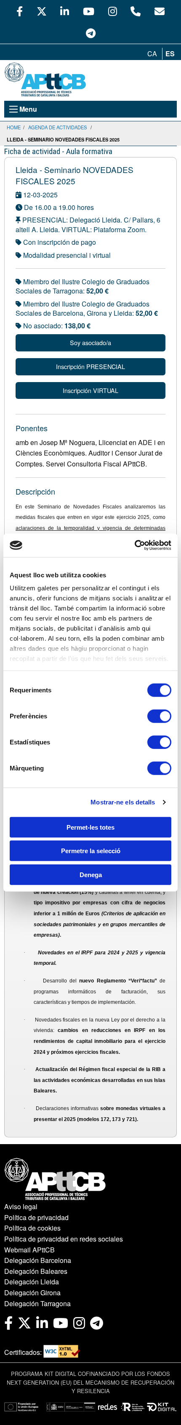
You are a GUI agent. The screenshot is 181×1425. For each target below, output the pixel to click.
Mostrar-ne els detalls (122, 802)
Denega (91, 874)
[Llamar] (135, 10)
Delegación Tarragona (37, 1303)
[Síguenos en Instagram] (112, 10)
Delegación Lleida (31, 1281)
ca (152, 53)
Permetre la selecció (90, 850)
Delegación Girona (32, 1292)
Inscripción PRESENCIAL (90, 366)
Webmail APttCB (29, 1250)
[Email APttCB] (159, 10)
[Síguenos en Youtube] (88, 10)
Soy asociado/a (90, 342)
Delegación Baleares (35, 1271)
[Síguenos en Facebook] (19, 10)
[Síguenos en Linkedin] (64, 10)
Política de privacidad (36, 1217)
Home (14, 127)
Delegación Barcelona (37, 1260)
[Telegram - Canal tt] (91, 32)
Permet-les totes (90, 826)
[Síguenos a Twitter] (42, 10)
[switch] (159, 716)
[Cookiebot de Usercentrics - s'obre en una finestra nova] (134, 545)
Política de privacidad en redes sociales (63, 1239)
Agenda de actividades (57, 127)
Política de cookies (32, 1228)
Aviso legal (20, 1206)
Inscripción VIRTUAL (90, 390)
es (170, 53)
